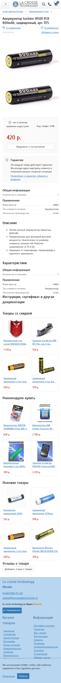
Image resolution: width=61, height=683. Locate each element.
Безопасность (11, 655)
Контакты (39, 650)
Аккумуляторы (11, 637)
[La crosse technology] (25, 4)
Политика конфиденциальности (46, 645)
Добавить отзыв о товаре (18, 569)
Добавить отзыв (49, 32)
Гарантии (39, 629)
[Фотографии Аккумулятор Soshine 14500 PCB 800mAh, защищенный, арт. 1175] (30, 57)
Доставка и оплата (44, 625)
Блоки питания (11, 644)
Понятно (23, 676)
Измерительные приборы (12, 650)
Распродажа (41, 636)
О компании (40, 653)
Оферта (38, 639)
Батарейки (9, 641)
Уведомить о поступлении (30, 146)
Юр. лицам (40, 632)
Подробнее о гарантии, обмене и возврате (29, 177)
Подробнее (9, 676)
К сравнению (13, 27)
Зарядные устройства (9, 632)
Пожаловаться (14, 610)
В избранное (51, 27)
